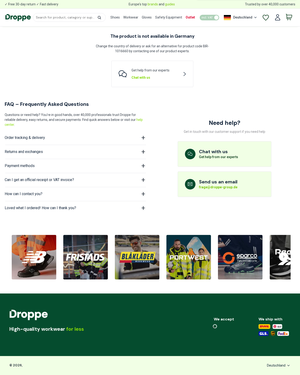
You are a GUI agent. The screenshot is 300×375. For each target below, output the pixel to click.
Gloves (147, 17)
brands (153, 4)
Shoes (115, 17)
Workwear (130, 17)
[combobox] (69, 17)
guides (170, 4)
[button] (99, 17)
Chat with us (140, 77)
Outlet (190, 17)
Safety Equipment (168, 17)
